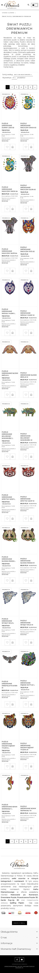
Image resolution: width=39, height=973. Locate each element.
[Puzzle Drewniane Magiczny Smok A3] (28, 107)
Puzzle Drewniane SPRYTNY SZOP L (8, 497)
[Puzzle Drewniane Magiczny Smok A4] (10, 168)
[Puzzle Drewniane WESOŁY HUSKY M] (28, 292)
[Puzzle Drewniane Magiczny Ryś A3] (28, 230)
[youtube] (22, 959)
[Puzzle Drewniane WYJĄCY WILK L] (10, 602)
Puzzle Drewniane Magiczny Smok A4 (10, 189)
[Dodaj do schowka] (7, 147)
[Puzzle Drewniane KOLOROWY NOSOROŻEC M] (28, 416)
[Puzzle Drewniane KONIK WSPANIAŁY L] (10, 788)
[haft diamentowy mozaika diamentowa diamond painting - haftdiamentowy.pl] (11, 5)
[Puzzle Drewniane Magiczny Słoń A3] (28, 168)
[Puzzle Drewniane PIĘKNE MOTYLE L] (28, 664)
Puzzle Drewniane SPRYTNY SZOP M (27, 499)
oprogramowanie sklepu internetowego (20, 966)
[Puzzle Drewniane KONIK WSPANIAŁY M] (28, 788)
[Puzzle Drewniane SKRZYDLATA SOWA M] (10, 664)
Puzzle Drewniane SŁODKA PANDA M (27, 561)
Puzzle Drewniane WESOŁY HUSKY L (8, 311)
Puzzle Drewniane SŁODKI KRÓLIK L (10, 373)
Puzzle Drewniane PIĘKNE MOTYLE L (27, 683)
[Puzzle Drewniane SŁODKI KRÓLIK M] (28, 354)
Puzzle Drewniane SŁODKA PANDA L (8, 559)
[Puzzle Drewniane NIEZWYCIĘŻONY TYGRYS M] (28, 726)
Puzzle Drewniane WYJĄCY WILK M (26, 623)
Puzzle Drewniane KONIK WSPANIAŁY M (28, 808)
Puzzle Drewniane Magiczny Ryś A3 (27, 249)
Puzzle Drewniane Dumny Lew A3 (8, 125)
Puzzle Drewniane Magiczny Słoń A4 (9, 251)
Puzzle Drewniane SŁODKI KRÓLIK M (28, 375)
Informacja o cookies (19, 964)
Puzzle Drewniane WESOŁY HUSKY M (27, 313)
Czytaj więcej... (9, 67)
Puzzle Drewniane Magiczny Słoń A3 (28, 187)
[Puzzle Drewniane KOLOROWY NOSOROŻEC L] (10, 416)
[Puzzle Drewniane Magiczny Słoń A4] (10, 230)
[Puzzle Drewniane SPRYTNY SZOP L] (10, 478)
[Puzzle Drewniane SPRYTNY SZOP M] (28, 478)
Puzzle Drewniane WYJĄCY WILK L (8, 621)
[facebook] (17, 959)
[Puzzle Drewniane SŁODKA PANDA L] (10, 540)
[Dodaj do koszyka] (12, 147)
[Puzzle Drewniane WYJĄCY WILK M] (28, 602)
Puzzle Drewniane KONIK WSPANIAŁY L (9, 807)
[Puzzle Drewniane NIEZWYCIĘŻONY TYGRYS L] (10, 726)
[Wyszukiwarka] (28, 5)
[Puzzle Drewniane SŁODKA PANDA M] (28, 540)
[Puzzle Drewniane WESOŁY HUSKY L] (10, 292)
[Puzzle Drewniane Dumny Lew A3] (10, 107)
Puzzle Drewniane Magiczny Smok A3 (28, 125)
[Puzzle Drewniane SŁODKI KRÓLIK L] (10, 354)
